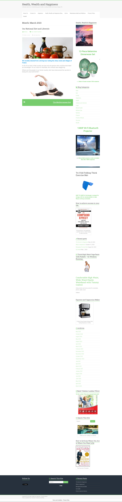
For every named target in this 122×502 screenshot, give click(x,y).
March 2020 (79, 386)
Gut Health (78, 249)
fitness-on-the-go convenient (83, 198)
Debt (77, 90)
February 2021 (79, 368)
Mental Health (79, 108)
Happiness (40, 13)
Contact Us (33, 13)
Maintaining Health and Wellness (78, 13)
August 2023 (79, 341)
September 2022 (80, 359)
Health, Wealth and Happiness (40, 4)
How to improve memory (81, 491)
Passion (78, 115)
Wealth (25, 16)
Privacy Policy (91, 13)
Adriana (25, 31)
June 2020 (78, 378)
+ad (88, 81)
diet (34, 35)
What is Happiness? (80, 244)
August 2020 (79, 373)
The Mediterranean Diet (62, 102)
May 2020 (78, 381)
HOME (61, 485)
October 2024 (79, 334)
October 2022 (79, 356)
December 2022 (80, 351)
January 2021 (79, 371)
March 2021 (79, 366)
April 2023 (78, 344)
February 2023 (79, 349)
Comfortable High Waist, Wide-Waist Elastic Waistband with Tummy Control (87, 281)
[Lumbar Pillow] (88, 404)
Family (77, 95)
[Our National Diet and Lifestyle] (47, 38)
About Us (25, 13)
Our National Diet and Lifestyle (35, 29)
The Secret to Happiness (82, 242)
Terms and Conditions (57, 500)
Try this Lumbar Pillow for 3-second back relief (87, 394)
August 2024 (79, 336)
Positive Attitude (80, 117)
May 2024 (78, 339)
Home (66, 13)
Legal (77, 105)
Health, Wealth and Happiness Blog (53, 13)
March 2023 (79, 346)
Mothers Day (79, 110)
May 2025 (78, 331)
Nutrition (39, 31)
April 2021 (78, 363)
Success (78, 120)
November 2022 (80, 354)
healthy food (37, 35)
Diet (32, 31)
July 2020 (78, 376)
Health (35, 31)
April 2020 (78, 383)
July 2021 (78, 361)
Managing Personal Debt (82, 247)
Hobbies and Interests (81, 103)
